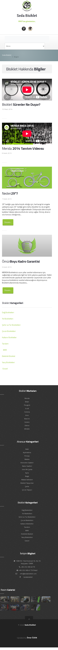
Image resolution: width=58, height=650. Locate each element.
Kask (27, 449)
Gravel (5, 368)
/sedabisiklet (28, 577)
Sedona (27, 412)
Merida (27, 398)
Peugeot (27, 405)
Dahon (27, 425)
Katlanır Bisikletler (9, 337)
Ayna (27, 473)
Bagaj (27, 476)
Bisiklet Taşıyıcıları (27, 483)
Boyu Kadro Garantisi (21, 261)
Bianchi (27, 418)
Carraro (27, 422)
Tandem (5, 343)
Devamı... (7, 222)
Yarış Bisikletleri (8, 362)
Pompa (27, 456)
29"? (10, 193)
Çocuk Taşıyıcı (27, 489)
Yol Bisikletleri (7, 318)
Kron (27, 415)
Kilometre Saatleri (27, 462)
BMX (5, 349)
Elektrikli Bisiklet (8, 356)
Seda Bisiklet (6, 55)
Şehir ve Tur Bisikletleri (11, 324)
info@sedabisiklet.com (28, 573)
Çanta (27, 486)
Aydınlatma (27, 452)
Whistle (27, 429)
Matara (27, 459)
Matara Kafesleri (27, 479)
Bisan (27, 401)
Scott (27, 408)
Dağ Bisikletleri (8, 312)
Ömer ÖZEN (32, 637)
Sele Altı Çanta (27, 469)
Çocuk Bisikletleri (9, 331)
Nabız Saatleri (27, 466)
